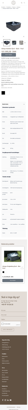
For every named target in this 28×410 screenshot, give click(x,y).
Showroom (4, 381)
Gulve (3, 358)
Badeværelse (5, 356)
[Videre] (23, 36)
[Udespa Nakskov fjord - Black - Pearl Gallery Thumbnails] (13, 42)
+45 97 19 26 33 (7, 305)
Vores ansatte (5, 372)
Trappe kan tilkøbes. (5, 80)
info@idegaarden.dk (6, 347)
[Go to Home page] (13, 3)
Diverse (13, 7)
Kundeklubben (5, 379)
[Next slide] (22, 267)
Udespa (18, 7)
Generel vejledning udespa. (7, 82)
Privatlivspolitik (5, 395)
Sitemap (18, 407)
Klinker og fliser (5, 361)
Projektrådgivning (6, 391)
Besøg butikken (5, 377)
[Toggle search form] (24, 3)
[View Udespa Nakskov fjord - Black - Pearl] (6, 42)
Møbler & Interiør (6, 363)
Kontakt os (4, 388)
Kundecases (4, 393)
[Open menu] (3, 2)
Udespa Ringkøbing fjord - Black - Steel (12, 267)
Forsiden (3, 7)
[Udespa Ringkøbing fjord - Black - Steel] (12, 256)
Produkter (9, 7)
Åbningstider (5, 370)
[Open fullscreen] (13, 26)
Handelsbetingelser (11, 407)
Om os (3, 375)
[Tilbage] (3, 36)
